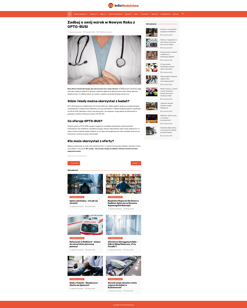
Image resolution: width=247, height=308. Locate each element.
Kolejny (135, 163)
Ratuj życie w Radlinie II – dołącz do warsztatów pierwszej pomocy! (85, 244)
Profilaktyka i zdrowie (105, 32)
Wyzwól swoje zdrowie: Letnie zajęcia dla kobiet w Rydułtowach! (122, 285)
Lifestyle (154, 14)
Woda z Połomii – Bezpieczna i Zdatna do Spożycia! (84, 284)
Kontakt (176, 14)
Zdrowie (128, 14)
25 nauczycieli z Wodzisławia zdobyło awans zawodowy (167, 66)
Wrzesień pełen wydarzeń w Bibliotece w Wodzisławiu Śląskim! (168, 54)
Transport (93, 14)
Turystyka (144, 14)
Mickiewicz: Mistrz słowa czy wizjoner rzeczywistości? (168, 118)
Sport (136, 14)
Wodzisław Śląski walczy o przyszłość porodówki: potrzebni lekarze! (168, 130)
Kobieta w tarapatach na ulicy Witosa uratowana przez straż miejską (168, 42)
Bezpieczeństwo (80, 14)
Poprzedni (74, 163)
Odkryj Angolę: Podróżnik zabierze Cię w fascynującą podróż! (168, 79)
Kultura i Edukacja (115, 14)
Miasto (102, 14)
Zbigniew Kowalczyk (75, 32)
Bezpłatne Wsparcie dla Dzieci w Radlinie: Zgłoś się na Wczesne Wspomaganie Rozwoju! (123, 203)
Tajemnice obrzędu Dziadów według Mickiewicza (166, 105)
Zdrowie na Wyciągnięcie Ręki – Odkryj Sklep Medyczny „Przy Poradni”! (123, 244)
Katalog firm (165, 14)
